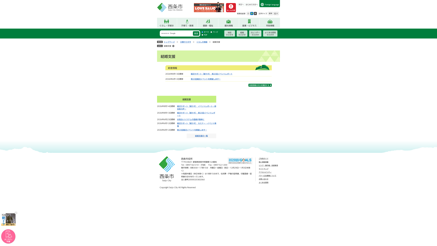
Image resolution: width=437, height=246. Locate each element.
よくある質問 (263, 182)
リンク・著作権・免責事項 (268, 165)
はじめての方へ (252, 4)
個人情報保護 (263, 162)
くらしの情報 (201, 42)
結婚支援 (167, 46)
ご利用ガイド (263, 158)
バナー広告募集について (267, 176)
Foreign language (272, 4)
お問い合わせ (263, 179)
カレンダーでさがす (255, 34)
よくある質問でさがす (270, 34)
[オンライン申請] (8, 236)
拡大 (276, 13)
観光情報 (229, 26)
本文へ (241, 4)
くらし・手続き (166, 26)
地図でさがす (229, 34)
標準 (270, 13)
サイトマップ (263, 169)
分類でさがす (185, 42)
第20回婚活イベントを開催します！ (206, 79)
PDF (205, 35)
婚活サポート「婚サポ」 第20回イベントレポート (211, 74)
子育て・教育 (187, 26)
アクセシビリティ (265, 172)
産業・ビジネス (249, 26)
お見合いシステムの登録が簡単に (190, 119)
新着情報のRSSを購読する (259, 85)
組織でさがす (242, 34)
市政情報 (270, 26)
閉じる (16, 213)
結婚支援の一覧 (201, 136)
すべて (206, 32)
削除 (173, 46)
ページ (215, 32)
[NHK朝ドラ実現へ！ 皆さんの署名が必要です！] (8, 219)
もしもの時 (231, 10)
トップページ (169, 42)
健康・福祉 (208, 26)
